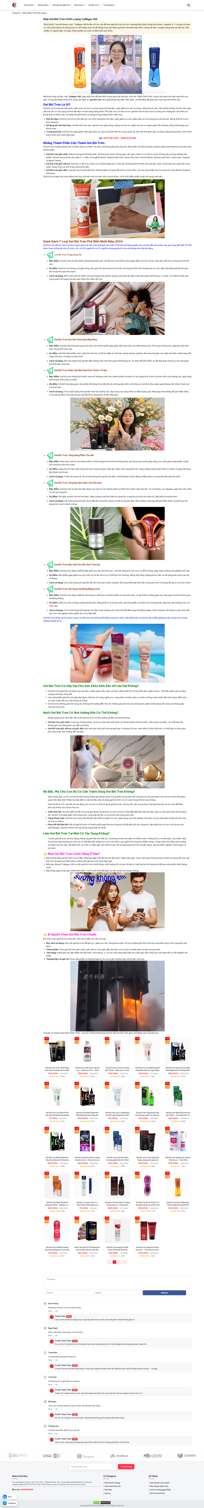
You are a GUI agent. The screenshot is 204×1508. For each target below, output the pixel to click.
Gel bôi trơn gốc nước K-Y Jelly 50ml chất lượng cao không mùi (87, 1204)
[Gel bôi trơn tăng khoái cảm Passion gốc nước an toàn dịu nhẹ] (147, 1096)
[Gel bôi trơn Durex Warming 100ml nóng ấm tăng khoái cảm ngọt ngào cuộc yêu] (177, 1186)
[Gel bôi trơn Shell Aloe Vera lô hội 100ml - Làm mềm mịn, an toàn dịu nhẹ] (177, 1096)
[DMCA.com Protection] (102, 1503)
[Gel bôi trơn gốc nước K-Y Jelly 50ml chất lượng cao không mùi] (87, 1186)
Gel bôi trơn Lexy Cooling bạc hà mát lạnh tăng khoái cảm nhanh (117, 1115)
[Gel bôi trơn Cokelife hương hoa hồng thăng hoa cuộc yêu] (57, 1231)
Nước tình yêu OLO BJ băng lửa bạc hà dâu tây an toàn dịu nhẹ (87, 1249)
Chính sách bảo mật (113, 1486)
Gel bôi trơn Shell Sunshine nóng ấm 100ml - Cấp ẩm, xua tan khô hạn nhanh (57, 1204)
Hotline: (23, 1489)
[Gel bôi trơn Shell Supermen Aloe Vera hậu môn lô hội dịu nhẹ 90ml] (57, 1141)
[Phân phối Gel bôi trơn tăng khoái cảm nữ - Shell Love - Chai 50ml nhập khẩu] (177, 1141)
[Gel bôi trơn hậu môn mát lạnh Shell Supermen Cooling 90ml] (177, 1051)
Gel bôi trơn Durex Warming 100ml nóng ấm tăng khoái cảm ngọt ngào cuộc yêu (177, 1204)
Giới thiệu (108, 1490)
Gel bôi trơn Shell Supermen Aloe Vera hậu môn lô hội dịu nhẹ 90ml (57, 1160)
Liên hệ (107, 1493)
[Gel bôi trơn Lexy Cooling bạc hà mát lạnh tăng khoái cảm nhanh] (117, 1096)
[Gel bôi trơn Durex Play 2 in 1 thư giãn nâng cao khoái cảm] (147, 1186)
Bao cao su (79, 5)
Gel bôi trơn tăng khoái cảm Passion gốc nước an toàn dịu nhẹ (147, 1115)
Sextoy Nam (43, 5)
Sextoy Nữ (28, 5)
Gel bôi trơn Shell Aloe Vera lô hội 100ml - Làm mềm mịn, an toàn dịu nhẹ (178, 1115)
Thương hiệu (108, 5)
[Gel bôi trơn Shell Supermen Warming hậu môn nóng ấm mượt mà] (87, 1096)
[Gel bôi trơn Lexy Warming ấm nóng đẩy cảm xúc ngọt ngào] (147, 1051)
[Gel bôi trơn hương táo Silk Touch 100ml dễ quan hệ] (117, 1231)
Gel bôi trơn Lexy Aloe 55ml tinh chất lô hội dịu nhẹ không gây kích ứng (57, 1115)
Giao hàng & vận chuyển (159, 1483)
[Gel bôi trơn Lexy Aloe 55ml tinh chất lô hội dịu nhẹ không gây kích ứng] (57, 1096)
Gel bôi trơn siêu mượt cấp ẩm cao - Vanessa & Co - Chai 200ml (87, 1070)
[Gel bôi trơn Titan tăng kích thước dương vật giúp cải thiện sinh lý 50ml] (147, 1141)
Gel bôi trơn (93, 5)
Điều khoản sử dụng (112, 1483)
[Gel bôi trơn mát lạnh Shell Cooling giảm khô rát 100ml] (117, 1141)
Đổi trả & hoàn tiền (157, 1493)
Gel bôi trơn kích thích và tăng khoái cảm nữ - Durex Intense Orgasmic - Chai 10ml (87, 1160)
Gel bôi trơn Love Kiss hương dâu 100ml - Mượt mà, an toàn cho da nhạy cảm (117, 1070)
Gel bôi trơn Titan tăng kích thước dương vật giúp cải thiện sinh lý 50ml (147, 1160)
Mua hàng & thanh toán (159, 1486)
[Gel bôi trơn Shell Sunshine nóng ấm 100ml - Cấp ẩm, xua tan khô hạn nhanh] (57, 1186)
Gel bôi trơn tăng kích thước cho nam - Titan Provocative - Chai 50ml (148, 1249)
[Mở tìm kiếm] (189, 5)
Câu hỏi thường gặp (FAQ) (160, 1490)
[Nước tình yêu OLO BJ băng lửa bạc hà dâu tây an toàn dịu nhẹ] (87, 1231)
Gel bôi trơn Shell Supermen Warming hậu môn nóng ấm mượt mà (87, 1115)
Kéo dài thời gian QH (61, 5)
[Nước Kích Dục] (14, 5)
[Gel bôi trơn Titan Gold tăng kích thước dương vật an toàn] (57, 1051)
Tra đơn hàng (126, 1467)
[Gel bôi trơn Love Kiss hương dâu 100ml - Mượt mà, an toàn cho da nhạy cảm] (117, 1051)
